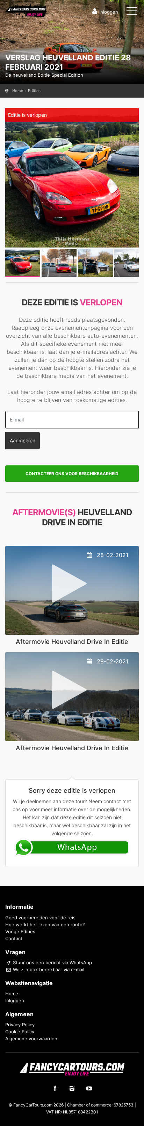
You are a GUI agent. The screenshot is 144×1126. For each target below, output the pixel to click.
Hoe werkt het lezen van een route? (45, 924)
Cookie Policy (19, 1031)
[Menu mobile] (132, 12)
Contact (13, 938)
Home (17, 90)
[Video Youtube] (72, 590)
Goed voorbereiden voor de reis (40, 917)
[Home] (26, 10)
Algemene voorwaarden (31, 1038)
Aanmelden (22, 440)
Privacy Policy (20, 1024)
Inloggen (108, 12)
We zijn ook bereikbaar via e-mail (48, 969)
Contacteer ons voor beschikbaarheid (72, 473)
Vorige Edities (20, 931)
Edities (34, 90)
